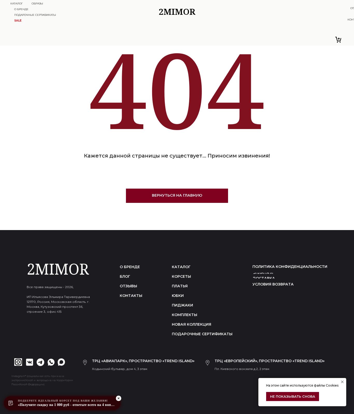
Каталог (16, 3)
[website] (338, 40)
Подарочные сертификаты (35, 15)
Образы (37, 3)
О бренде (21, 9)
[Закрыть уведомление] (342, 381)
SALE (18, 20)
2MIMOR (58, 269)
